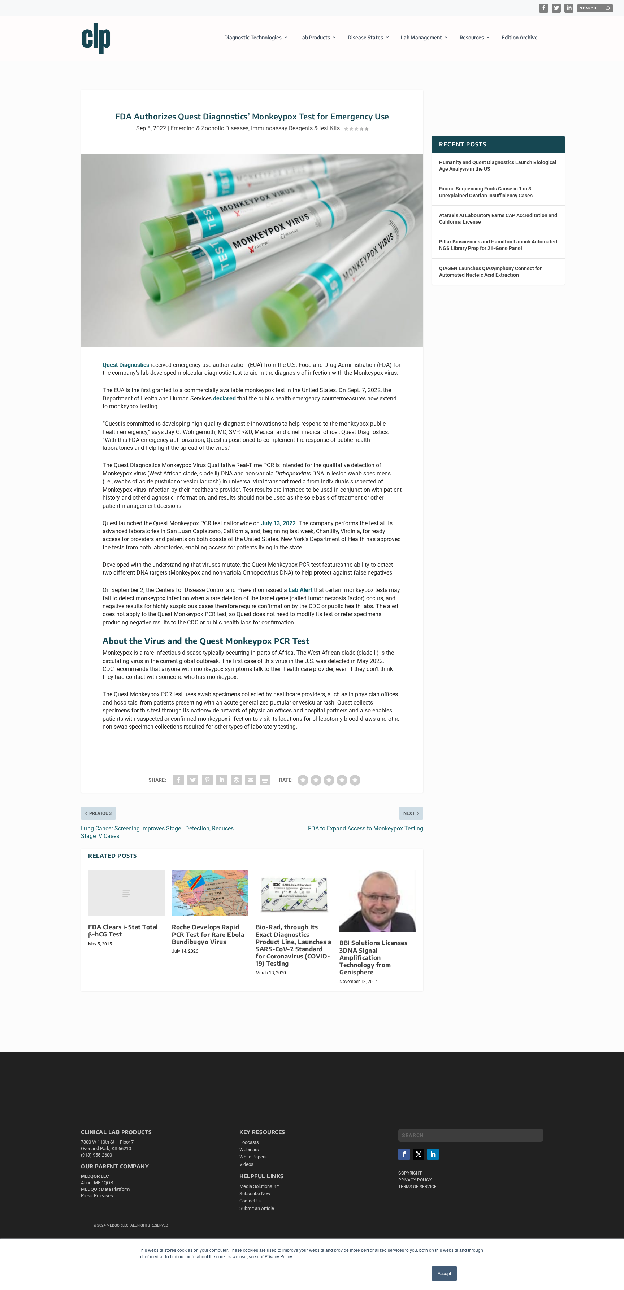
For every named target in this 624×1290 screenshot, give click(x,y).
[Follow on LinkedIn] (433, 1154)
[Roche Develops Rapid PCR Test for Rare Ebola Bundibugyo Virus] (210, 893)
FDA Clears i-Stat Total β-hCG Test (123, 930)
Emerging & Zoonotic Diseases (209, 128)
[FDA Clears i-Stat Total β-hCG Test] (126, 893)
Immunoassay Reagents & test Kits (295, 128)
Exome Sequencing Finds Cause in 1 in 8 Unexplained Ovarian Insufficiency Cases (486, 192)
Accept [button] (444, 1273)
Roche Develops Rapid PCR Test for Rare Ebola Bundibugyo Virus (208, 934)
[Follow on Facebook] (404, 1154)
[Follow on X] (418, 1154)
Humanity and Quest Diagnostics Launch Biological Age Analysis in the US (497, 165)
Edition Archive (520, 37)
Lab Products (314, 37)
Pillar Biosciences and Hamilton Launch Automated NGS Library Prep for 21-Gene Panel (498, 245)
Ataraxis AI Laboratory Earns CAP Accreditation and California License (498, 218)
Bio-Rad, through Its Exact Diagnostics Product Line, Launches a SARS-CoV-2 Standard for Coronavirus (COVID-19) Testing (293, 945)
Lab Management (421, 37)
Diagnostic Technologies (253, 37)
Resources (472, 37)
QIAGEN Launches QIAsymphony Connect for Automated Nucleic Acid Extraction (490, 272)
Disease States (365, 37)
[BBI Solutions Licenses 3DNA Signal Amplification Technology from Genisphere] (377, 901)
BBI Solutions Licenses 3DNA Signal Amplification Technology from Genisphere (373, 957)
